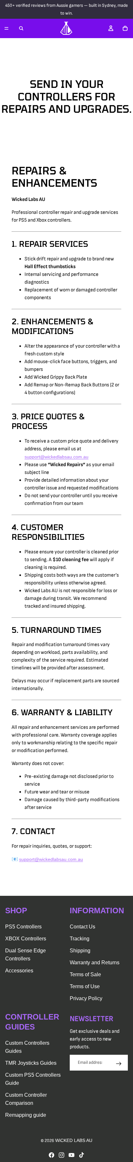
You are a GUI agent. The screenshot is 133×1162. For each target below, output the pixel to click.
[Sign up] (119, 1064)
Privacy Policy (86, 998)
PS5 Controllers (23, 926)
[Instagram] (61, 1155)
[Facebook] (51, 1155)
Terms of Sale (85, 974)
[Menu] (6, 28)
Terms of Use (85, 986)
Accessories (19, 970)
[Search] (21, 28)
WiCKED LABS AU (73, 1140)
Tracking (79, 938)
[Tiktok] (81, 1155)
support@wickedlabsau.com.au (56, 456)
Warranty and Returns (94, 962)
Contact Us (82, 926)
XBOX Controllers (25, 938)
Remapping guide (25, 1115)
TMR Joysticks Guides (30, 1063)
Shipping (80, 950)
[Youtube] (71, 1155)
